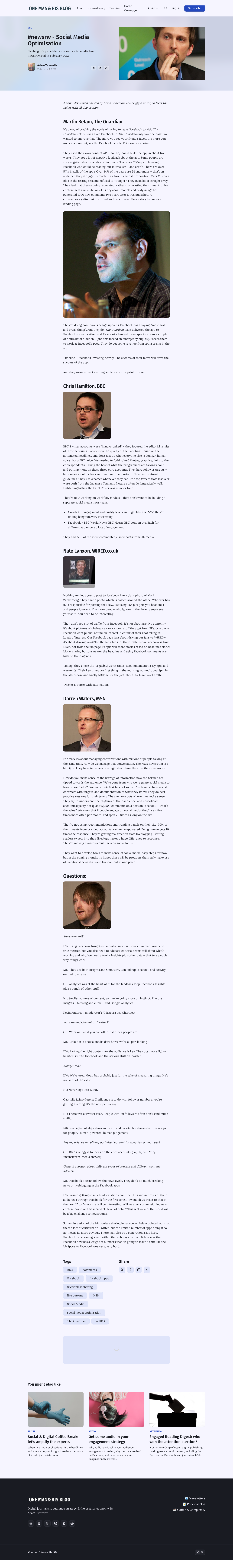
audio (92, 1431)
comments (90, 1270)
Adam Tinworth (47, 65)
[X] (93, 68)
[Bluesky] (55, 1523)
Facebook (73, 1278)
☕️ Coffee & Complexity (189, 1510)
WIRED (100, 1321)
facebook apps (99, 1278)
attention (155, 1431)
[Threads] (47, 1523)
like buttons (75, 1295)
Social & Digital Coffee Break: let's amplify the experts (53, 1439)
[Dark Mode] (200, 1552)
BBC (30, 27)
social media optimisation (84, 1312)
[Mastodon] (39, 1523)
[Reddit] (72, 1523)
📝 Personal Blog (194, 1504)
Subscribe (194, 8)
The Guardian (76, 1321)
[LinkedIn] (139, 1270)
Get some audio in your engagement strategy (109, 1439)
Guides (153, 8)
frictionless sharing (80, 1287)
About (81, 8)
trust (31, 1431)
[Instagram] (64, 1523)
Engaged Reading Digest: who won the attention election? (174, 1439)
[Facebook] (100, 68)
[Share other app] (106, 68)
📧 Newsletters (195, 1498)
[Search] (166, 8)
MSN (96, 1295)
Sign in (176, 8)
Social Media (75, 1304)
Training (114, 8)
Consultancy (96, 8)
